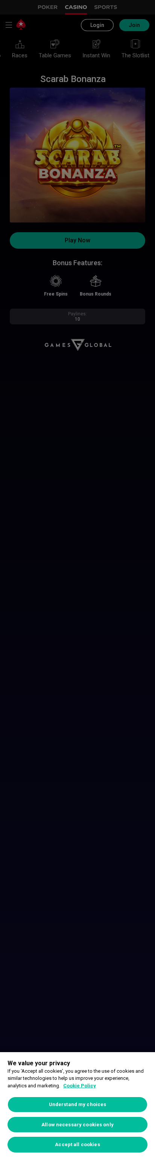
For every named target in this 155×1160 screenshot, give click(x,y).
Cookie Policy (79, 1085)
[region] (77, 1106)
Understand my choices (77, 1104)
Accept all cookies (77, 1144)
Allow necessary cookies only (77, 1124)
